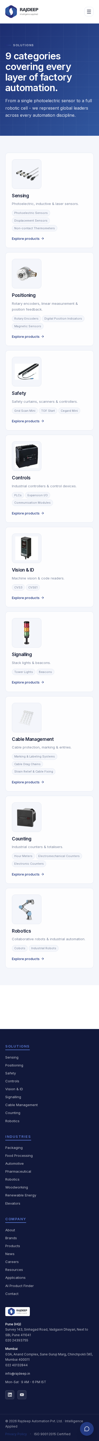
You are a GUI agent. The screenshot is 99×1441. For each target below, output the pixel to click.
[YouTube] (21, 1394)
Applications (15, 1277)
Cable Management (21, 1105)
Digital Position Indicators (63, 318)
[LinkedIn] (9, 1394)
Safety (10, 1073)
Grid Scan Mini (24, 411)
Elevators (12, 1203)
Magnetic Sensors (27, 326)
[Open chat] (87, 1429)
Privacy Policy (16, 1434)
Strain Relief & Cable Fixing (33, 771)
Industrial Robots (43, 948)
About (10, 1230)
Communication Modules (32, 502)
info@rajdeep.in (17, 1374)
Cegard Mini (69, 411)
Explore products (26, 238)
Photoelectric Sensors (31, 213)
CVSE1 (32, 587)
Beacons (45, 672)
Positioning (14, 1065)
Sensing (11, 1057)
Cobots (19, 948)
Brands (11, 1238)
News (10, 1254)
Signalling (13, 1097)
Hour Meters (23, 856)
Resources (14, 1269)
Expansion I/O (37, 495)
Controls (12, 1081)
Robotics (12, 1121)
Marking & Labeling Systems (34, 756)
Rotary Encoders (26, 318)
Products (12, 1246)
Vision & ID (14, 1089)
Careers (12, 1262)
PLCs (18, 495)
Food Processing (19, 1155)
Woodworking (16, 1187)
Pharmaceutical (18, 1171)
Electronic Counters (29, 863)
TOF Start (48, 411)
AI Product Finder (19, 1286)
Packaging (14, 1147)
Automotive (14, 1163)
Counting (12, 1113)
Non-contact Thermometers (34, 228)
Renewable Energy (20, 1195)
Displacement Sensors (31, 220)
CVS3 (18, 587)
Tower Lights (23, 672)
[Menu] (89, 11)
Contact (11, 1294)
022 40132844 (16, 1365)
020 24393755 (16, 1340)
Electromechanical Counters (59, 856)
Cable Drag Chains (27, 764)
